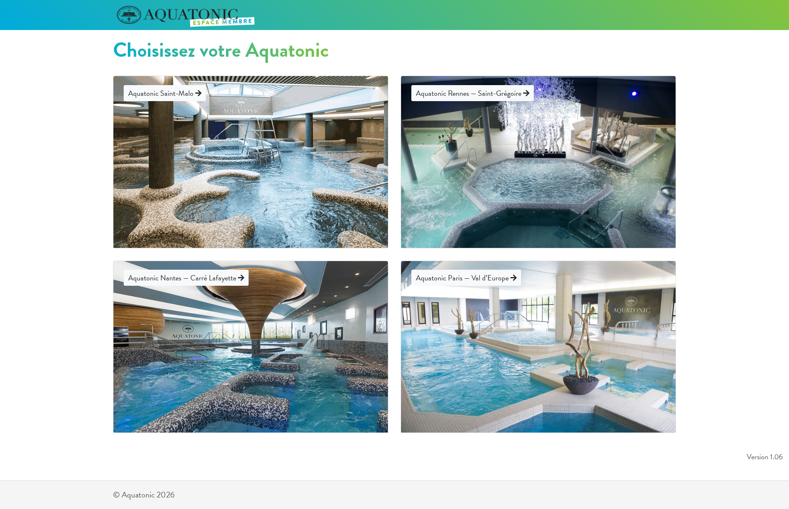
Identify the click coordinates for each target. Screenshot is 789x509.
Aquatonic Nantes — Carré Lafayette (183, 277)
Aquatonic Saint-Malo (161, 93)
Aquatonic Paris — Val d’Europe (463, 277)
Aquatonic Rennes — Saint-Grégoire (469, 93)
